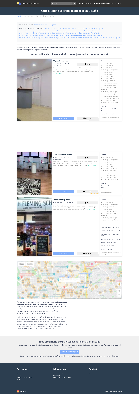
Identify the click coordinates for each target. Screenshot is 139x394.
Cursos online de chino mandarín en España (86, 35)
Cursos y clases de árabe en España (31, 35)
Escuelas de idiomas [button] (84, 3)
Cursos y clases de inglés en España (85, 31)
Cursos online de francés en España (31, 38)
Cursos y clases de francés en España (59, 31)
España (19, 16)
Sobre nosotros (21, 374)
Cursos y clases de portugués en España (86, 33)
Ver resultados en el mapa (69, 280)
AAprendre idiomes (60, 61)
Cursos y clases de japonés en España (58, 33)
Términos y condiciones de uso (62, 374)
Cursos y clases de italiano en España (31, 33)
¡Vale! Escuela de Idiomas (63, 155)
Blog (18, 379)
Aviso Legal (56, 376)
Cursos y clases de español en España (32, 31)
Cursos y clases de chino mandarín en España (87, 29)
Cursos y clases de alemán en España (57, 29)
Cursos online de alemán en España (56, 35)
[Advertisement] (69, 137)
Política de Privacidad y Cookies (62, 377)
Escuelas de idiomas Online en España (107, 38)
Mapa (88, 64)
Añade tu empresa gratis (104, 3)
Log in (119, 3)
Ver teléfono (64, 118)
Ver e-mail (88, 118)
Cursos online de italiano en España (80, 38)
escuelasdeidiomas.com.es (30, 3)
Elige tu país (23, 391)
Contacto (91, 374)
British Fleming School (61, 200)
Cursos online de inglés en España (55, 38)
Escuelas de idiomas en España (45, 25)
